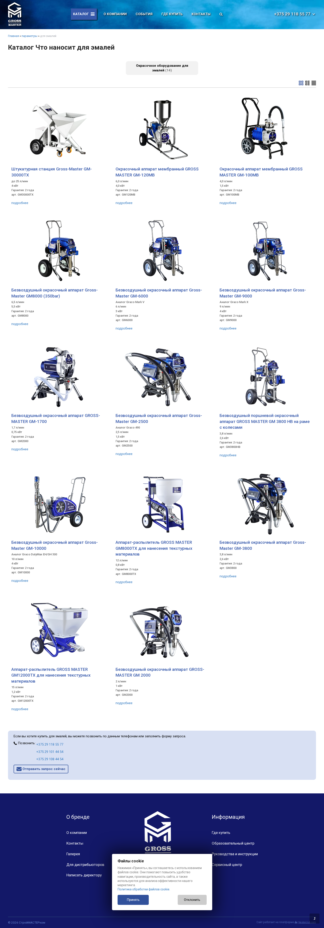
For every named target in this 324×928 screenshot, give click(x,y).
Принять (133, 900)
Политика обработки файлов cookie (143, 889)
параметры (29, 36)
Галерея (73, 854)
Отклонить (192, 900)
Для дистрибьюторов (85, 864)
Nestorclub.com (307, 922)
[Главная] (14, 14)
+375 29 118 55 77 (49, 744)
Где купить (172, 14)
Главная (13, 36)
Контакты (201, 14)
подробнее (19, 203)
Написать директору (84, 875)
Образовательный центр (233, 843)
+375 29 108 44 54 (49, 759)
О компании (115, 14)
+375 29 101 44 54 (49, 752)
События (144, 14)
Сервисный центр (227, 864)
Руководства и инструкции (235, 854)
